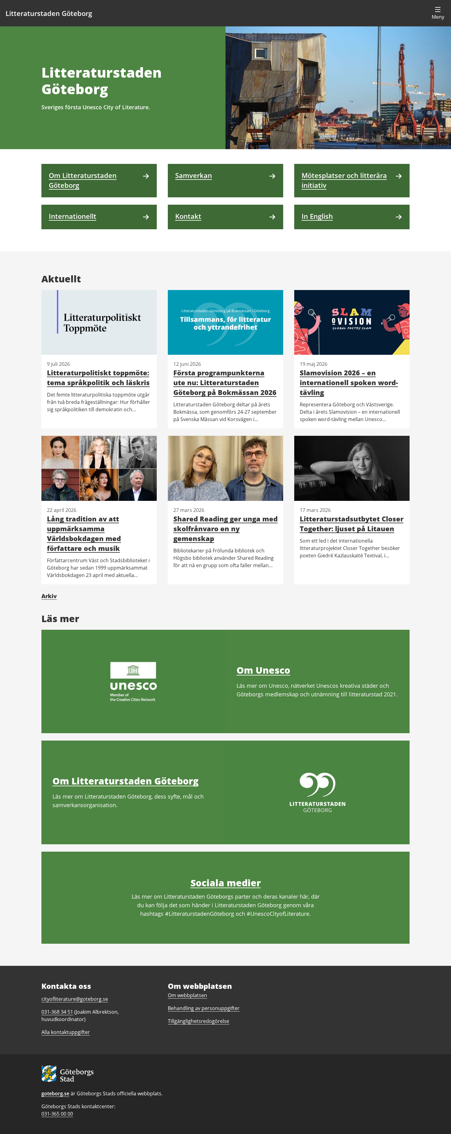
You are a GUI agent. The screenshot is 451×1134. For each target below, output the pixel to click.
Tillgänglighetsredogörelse (198, 1021)
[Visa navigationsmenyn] (438, 13)
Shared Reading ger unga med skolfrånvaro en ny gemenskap (225, 528)
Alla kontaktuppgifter (65, 1032)
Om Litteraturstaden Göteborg (125, 781)
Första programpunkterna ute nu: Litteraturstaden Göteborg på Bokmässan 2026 (224, 382)
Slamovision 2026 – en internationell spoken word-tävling (349, 382)
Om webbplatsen (187, 995)
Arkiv (49, 596)
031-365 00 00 (57, 1113)
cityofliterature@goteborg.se (74, 999)
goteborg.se (55, 1093)
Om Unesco (263, 670)
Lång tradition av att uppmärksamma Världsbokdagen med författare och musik (84, 533)
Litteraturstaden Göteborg (49, 13)
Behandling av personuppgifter (204, 1008)
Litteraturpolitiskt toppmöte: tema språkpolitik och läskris (98, 377)
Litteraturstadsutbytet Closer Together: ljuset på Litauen (351, 523)
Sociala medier (226, 883)
